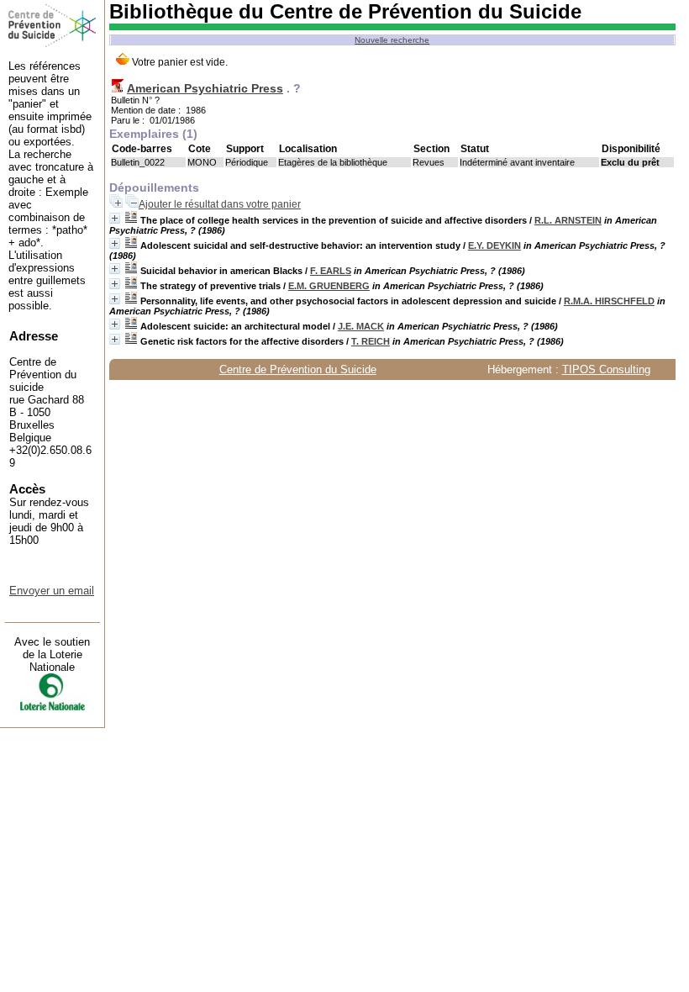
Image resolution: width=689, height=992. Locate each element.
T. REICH (370, 341)
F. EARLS (330, 271)
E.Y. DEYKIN (494, 245)
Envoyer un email (51, 590)
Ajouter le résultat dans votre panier (220, 204)
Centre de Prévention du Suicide (297, 369)
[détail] (114, 218)
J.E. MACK (361, 326)
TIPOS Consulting (606, 369)
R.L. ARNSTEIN (568, 220)
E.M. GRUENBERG (329, 286)
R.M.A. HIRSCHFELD (609, 301)
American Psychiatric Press (205, 88)
